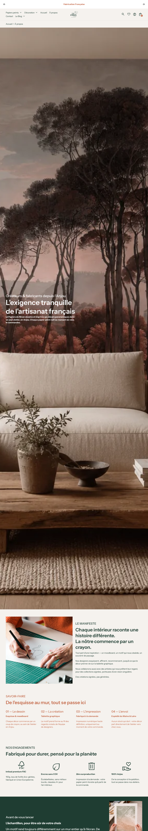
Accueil (9, 24)
